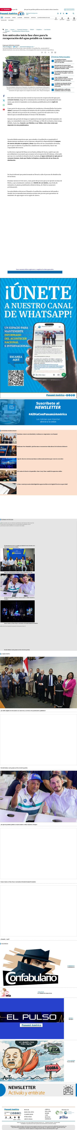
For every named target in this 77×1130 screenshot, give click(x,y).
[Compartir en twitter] (4, 100)
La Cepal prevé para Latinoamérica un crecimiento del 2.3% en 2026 (63, 61)
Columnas (4, 944)
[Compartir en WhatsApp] (45, 53)
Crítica (47, 1109)
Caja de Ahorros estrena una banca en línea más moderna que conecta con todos (40, 459)
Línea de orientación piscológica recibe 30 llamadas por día (18, 572)
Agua (6, 29)
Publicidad (28, 1117)
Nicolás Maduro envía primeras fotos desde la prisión (17, 649)
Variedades (26, 17)
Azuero (12, 29)
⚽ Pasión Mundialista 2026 (44, 17)
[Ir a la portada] (8, 14)
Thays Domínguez (7, 46)
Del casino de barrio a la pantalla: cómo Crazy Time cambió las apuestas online (39, 471)
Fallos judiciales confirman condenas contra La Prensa (62, 89)
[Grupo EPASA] (63, 1118)
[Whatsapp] (11, 1113)
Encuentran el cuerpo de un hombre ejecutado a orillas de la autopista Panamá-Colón (64, 67)
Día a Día (48, 1111)
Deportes (33, 17)
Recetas (47, 1117)
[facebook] (60, 13)
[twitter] (63, 13)
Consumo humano (22, 29)
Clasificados (28, 1114)
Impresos (48, 1119)
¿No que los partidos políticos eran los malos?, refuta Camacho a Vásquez (19, 824)
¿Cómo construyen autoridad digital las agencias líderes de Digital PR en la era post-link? (42, 484)
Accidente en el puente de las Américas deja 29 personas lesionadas (63, 84)
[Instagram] (58, 13)
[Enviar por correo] (4, 110)
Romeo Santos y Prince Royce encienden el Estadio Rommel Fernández (21, 623)
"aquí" (56, 1128)
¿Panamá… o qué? (5, 939)
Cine (46, 1115)
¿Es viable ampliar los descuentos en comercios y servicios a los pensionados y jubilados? (23, 710)
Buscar (26, 1110)
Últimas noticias (7, 519)
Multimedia (11, 20)
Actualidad (7, 17)
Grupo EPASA (28, 1119)
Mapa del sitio (29, 1112)
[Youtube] (66, 13)
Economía (20, 17)
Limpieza (39, 29)
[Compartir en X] (48, 53)
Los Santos (47, 29)
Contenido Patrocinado (9, 431)
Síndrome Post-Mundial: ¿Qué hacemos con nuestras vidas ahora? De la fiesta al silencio (42, 446)
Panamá (7, 31)
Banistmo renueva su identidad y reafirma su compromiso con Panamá (37, 434)
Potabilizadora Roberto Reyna (20, 31)
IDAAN (32, 29)
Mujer (47, 1113)
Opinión (14, 17)
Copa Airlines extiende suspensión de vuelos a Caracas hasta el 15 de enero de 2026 (64, 78)
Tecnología (4, 20)
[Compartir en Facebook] (42, 53)
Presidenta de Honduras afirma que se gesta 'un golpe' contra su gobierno (64, 73)
